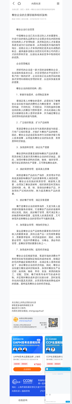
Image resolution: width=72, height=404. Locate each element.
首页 (22, 9)
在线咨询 (22, 400)
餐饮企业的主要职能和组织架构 (43, 9)
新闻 (27, 9)
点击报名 (27, 369)
